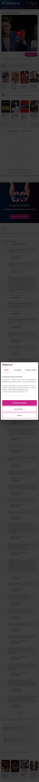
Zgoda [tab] (6, 370)
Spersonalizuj (18, 409)
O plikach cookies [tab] (31, 370)
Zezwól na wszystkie (19, 403)
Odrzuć (19, 415)
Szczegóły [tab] (17, 370)
